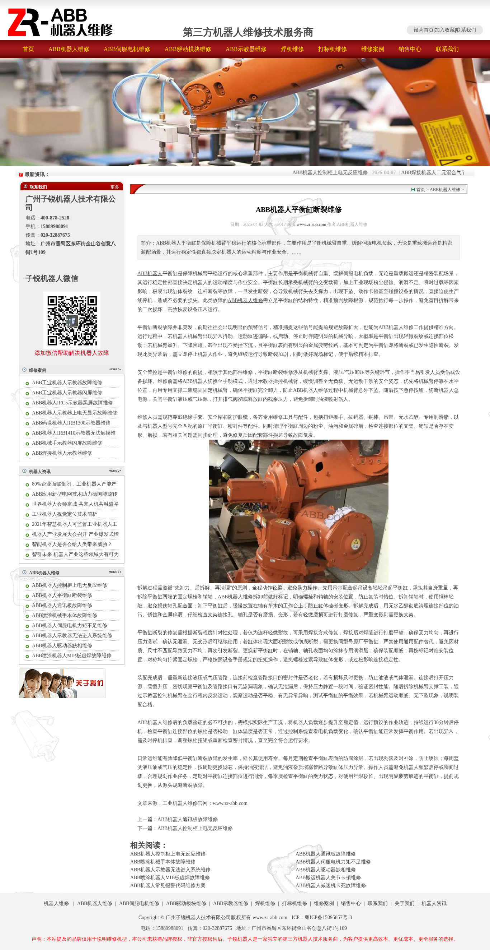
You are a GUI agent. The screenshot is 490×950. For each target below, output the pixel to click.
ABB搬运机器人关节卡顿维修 (328, 877)
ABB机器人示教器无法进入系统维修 (72, 635)
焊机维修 (292, 49)
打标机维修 (332, 49)
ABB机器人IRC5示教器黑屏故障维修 (72, 403)
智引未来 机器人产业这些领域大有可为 (75, 554)
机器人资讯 (40, 471)
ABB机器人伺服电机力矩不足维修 (69, 625)
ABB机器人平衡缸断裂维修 (62, 595)
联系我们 (466, 30)
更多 (114, 187)
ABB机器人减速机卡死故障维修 (331, 885)
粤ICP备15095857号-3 (328, 917)
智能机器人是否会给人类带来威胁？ (72, 544)
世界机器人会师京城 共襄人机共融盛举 (75, 504)
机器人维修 (56, 903)
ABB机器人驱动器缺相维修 (62, 645)
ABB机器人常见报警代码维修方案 (168, 885)
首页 (28, 49)
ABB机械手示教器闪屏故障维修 (67, 443)
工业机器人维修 (180, 803)
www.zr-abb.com (311, 224)
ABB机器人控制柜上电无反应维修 (316, 172)
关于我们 (405, 903)
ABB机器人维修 (68, 49)
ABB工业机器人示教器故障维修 (67, 382)
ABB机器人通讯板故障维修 (62, 605)
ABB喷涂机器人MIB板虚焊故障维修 (72, 655)
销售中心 (410, 49)
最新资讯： (37, 174)
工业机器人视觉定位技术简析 (64, 514)
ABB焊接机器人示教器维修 (62, 453)
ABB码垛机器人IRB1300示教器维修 (71, 423)
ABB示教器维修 (246, 49)
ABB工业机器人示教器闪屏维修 (67, 392)
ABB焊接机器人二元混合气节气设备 (427, 172)
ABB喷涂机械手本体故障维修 (64, 615)
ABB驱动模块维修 (188, 49)
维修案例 (372, 49)
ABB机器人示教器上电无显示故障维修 (74, 413)
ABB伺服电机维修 (127, 49)
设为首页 (424, 30)
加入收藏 (445, 30)
